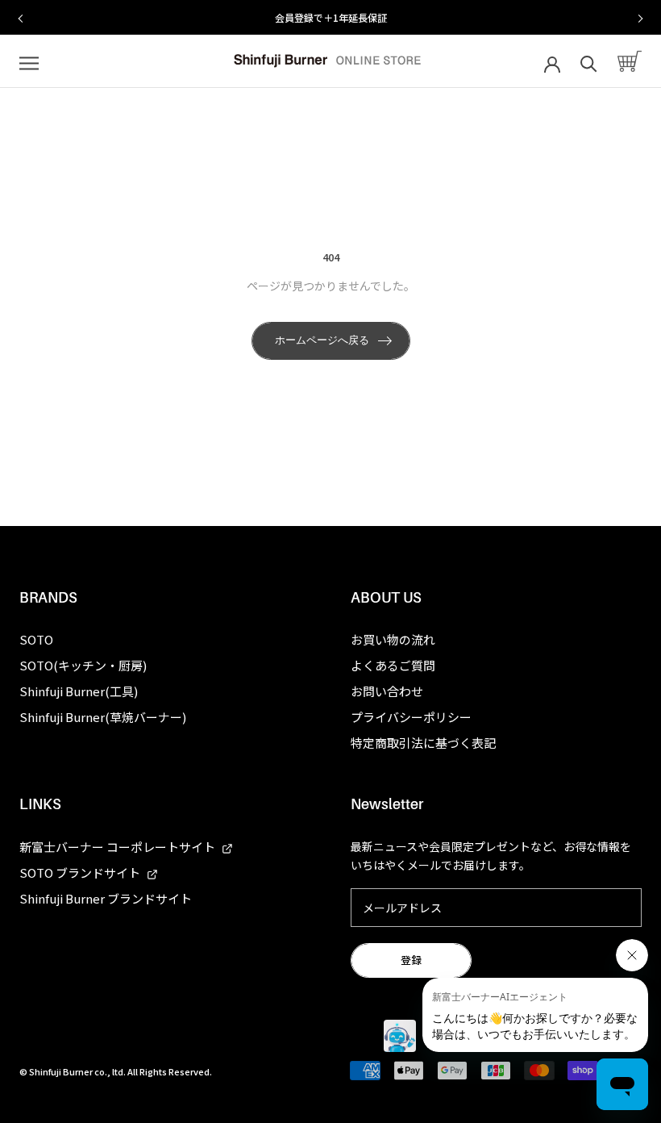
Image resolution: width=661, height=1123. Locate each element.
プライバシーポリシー (411, 716)
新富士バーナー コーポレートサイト (118, 846)
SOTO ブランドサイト (81, 872)
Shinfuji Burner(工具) (78, 691)
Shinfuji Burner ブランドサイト (105, 898)
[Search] (588, 61)
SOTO (36, 639)
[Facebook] (19, 1037)
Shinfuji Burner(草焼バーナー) (102, 716)
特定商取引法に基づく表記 (423, 742)
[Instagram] (46, 1037)
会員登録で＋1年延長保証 (100, 17)
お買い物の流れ (393, 639)
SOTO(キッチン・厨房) (83, 665)
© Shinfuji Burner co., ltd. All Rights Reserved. (115, 1071)
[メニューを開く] (29, 61)
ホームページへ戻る (322, 340)
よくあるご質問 (393, 665)
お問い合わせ (387, 691)
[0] (629, 61)
